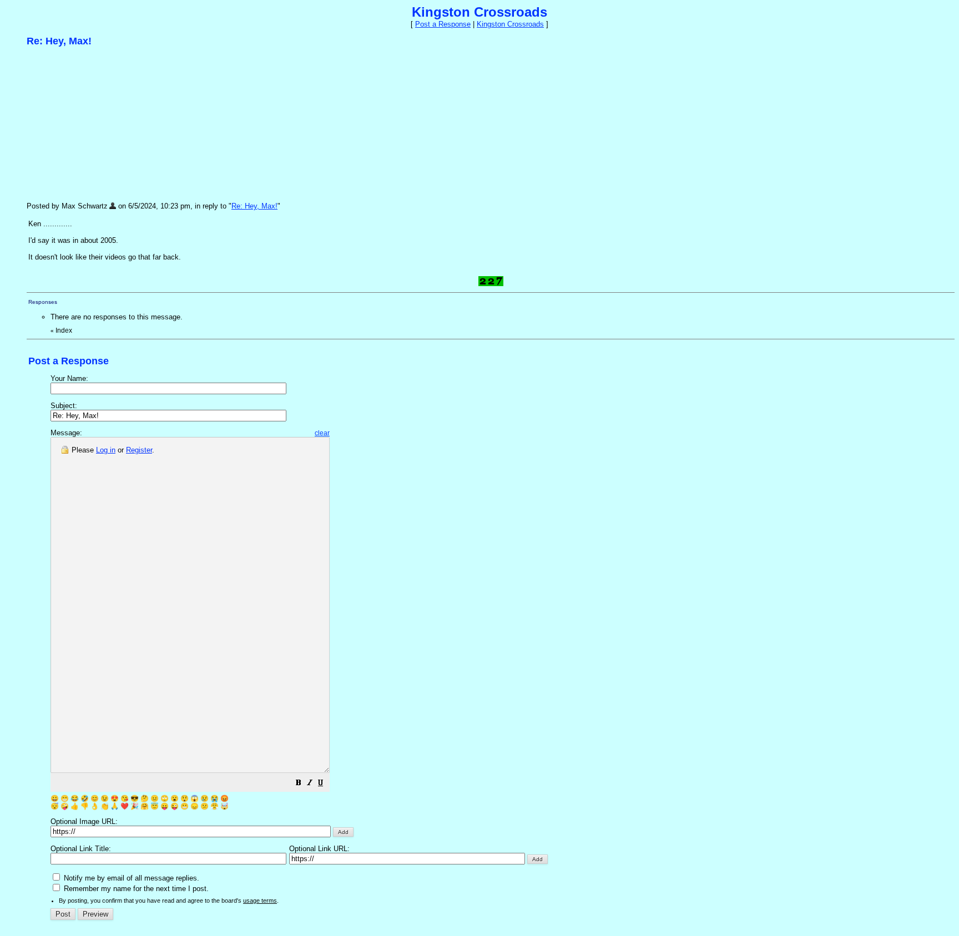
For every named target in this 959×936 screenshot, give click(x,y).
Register (139, 450)
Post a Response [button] (443, 24)
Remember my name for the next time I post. (135, 888)
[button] (298, 784)
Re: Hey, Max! (254, 206)
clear (322, 433)
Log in (105, 450)
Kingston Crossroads (510, 24)
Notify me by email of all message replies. (130, 878)
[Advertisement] (110, 123)
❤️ (124, 806)
